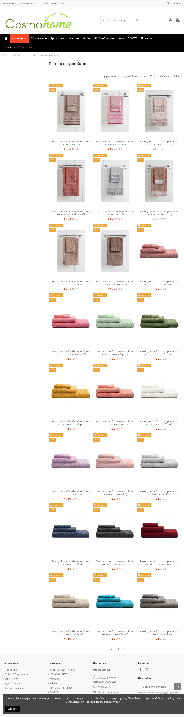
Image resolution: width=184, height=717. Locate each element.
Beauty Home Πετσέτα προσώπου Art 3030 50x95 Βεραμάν (115, 353)
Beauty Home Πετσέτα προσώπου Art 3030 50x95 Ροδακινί (159, 283)
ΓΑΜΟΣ (54, 692)
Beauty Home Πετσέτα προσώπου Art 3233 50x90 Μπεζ (71, 283)
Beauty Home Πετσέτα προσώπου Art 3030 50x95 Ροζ (115, 493)
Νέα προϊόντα (10, 3)
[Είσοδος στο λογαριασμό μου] (170, 20)
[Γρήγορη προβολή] (75, 137)
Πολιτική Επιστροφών (17, 674)
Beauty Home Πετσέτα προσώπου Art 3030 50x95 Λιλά (71, 493)
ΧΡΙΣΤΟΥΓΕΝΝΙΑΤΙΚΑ (62, 669)
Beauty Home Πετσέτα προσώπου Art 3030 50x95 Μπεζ (71, 633)
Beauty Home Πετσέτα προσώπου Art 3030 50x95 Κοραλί (115, 423)
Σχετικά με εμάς (13, 683)
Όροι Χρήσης (12, 678)
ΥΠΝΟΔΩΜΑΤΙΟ (59, 674)
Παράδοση (11, 669)
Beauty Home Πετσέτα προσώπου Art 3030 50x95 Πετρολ (115, 633)
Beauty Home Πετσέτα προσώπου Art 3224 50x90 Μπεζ (71, 143)
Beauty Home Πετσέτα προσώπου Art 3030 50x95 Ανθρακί (159, 633)
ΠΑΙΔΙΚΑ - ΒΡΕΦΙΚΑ (61, 688)
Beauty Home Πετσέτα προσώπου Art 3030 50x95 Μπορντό (159, 563)
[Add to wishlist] (65, 137)
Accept (12, 708)
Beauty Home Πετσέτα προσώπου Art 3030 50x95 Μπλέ (71, 563)
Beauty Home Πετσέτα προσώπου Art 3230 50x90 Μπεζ (159, 213)
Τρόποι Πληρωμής (29, 3)
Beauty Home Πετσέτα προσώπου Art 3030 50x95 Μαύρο (115, 563)
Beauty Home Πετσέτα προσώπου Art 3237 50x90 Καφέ (115, 283)
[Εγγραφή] (177, 686)
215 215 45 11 (103, 687)
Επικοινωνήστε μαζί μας (53, 3)
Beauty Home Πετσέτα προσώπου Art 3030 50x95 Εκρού (159, 423)
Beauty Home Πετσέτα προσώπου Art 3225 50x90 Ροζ (115, 143)
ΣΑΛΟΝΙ (54, 683)
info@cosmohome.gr (109, 692)
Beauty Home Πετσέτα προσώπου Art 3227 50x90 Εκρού (159, 143)
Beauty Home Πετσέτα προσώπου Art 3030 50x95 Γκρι (159, 493)
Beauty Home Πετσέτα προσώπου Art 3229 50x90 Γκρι (115, 213)
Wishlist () (175, 3)
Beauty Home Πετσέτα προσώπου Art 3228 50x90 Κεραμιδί (71, 213)
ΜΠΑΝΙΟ (55, 678)
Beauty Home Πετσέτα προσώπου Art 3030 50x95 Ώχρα (71, 423)
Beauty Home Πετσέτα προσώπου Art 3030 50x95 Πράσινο (159, 353)
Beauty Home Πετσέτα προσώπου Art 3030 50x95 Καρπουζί (71, 353)
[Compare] (70, 137)
